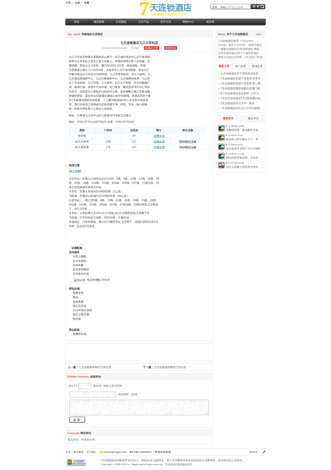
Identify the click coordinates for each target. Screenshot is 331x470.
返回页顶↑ (253, 452)
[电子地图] (75, 171)
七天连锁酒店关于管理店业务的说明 (242, 73)
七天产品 (143, 21)
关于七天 (165, 21)
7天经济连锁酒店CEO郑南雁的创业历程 (244, 98)
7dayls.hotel (137, 464)
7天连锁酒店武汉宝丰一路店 (237, 103)
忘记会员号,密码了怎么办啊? (243, 148)
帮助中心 (188, 21)
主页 (68, 2)
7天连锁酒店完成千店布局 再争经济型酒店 (245, 78)
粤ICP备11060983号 (140, 452)
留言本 (210, 21)
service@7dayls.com (115, 452)
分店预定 (121, 21)
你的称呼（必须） (129, 394)
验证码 (97, 386)
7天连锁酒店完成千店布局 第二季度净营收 (245, 83)
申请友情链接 (163, 452)
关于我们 (91, 452)
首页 (76, 21)
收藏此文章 (151, 47)
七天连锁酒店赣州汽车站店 (170, 367)
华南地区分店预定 (92, 34)
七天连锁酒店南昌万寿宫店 (95, 367)
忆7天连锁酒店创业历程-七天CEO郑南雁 (244, 93)
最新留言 (228, 118)
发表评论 (170, 47)
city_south (74, 34)
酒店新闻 (98, 21)
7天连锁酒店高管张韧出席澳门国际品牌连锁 (246, 88)
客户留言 (79, 452)
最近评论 (253, 118)
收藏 (86, 2)
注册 (77, 2)
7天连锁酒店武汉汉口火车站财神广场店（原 (246, 108)
